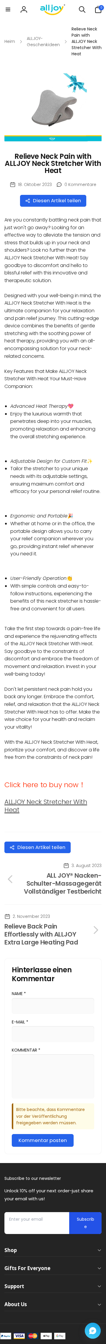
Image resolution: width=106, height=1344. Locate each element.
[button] (7, 9)
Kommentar (26, 1050)
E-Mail (20, 1022)
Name (19, 994)
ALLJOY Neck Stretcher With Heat (45, 805)
